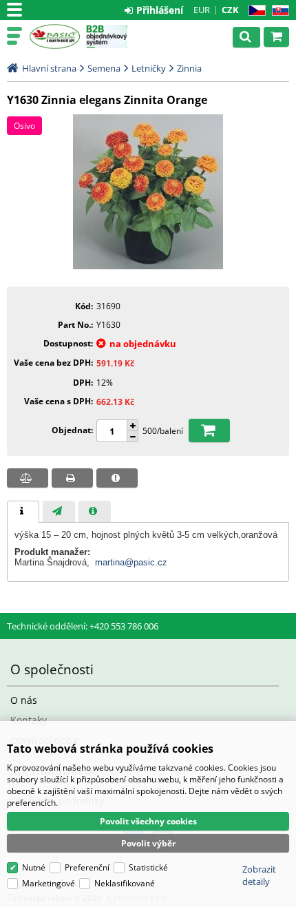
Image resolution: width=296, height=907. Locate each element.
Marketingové (48, 883)
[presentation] (23, 511)
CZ (254, 11)
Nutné (33, 867)
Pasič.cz (55, 36)
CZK (230, 9)
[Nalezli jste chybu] (117, 478)
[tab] (23, 512)
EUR (201, 9)
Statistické (148, 867)
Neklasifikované (124, 883)
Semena (103, 68)
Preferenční (87, 867)
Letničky (148, 68)
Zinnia (189, 68)
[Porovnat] (27, 478)
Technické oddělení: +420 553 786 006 (82, 626)
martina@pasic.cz (131, 562)
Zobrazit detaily (259, 875)
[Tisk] (72, 478)
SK (278, 11)
